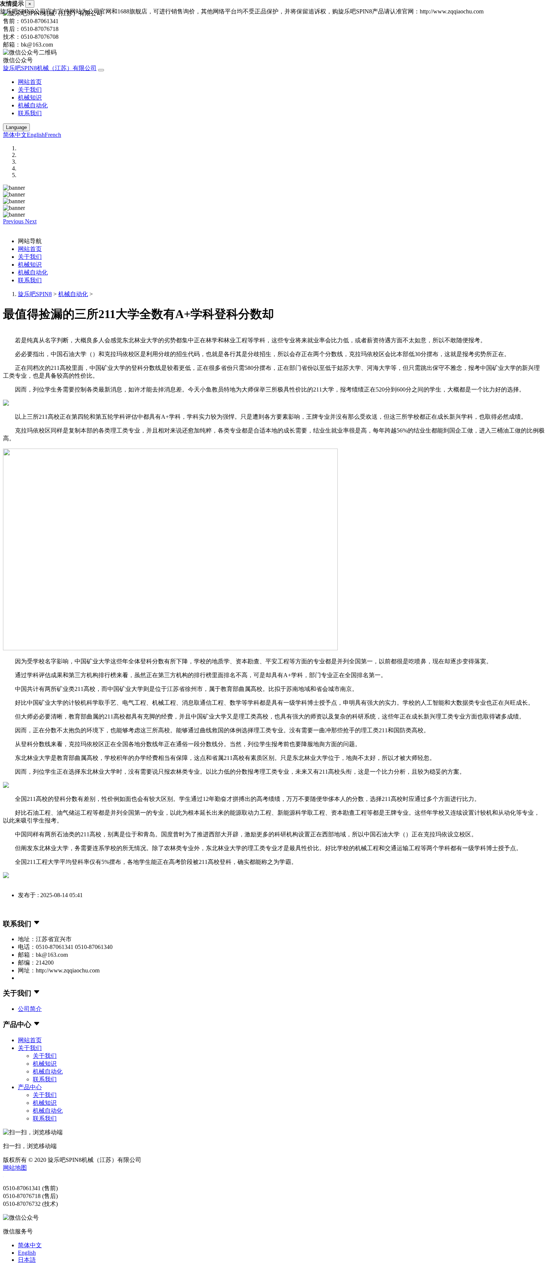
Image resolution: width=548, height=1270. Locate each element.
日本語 (27, 1260)
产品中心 (30, 1087)
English (36, 135)
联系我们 (30, 113)
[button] (14, 221)
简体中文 (15, 135)
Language (16, 127)
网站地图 (15, 1167)
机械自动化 (33, 105)
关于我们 (30, 90)
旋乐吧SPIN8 (35, 294)
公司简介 (30, 1009)
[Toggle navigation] (101, 70)
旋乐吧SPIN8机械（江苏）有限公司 (50, 68)
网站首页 (30, 82)
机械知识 (30, 97)
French (53, 135)
